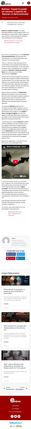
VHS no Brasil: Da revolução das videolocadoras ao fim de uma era (15, 328)
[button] (23, 3)
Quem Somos (15, 405)
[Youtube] (15, 416)
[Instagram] (12, 416)
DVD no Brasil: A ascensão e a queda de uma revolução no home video (14, 291)
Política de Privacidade (15, 411)
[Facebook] (18, 416)
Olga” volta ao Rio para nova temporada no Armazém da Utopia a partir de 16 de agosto (14, 366)
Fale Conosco (15, 408)
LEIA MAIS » (6, 303)
